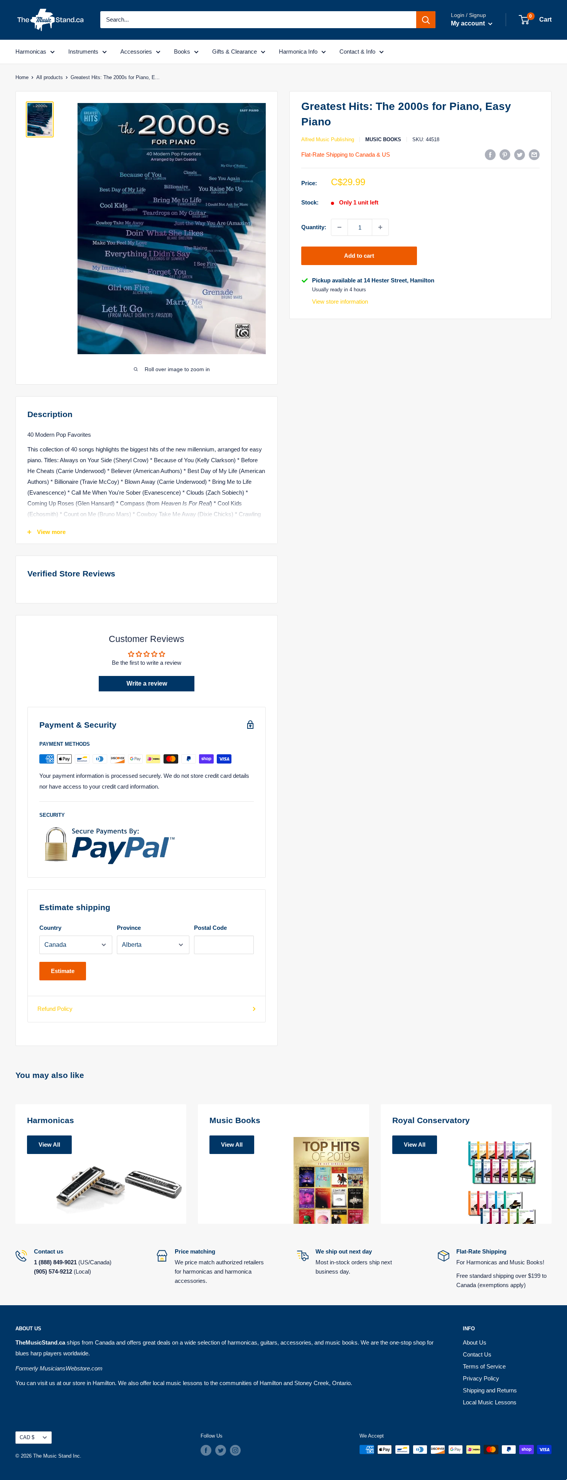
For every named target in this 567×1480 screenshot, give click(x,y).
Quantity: (313, 227)
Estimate (62, 971)
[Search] (425, 19)
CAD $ (27, 1437)
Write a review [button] (147, 683)
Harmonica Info (298, 51)
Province (129, 927)
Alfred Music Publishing (327, 139)
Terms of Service (484, 1366)
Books (182, 51)
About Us (474, 1342)
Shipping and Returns (490, 1390)
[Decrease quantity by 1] (339, 227)
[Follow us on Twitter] (220, 1450)
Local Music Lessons (489, 1402)
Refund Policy (55, 1008)
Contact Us (477, 1354)
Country (50, 927)
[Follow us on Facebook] (206, 1450)
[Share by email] (534, 154)
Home (22, 77)
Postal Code (210, 927)
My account (468, 23)
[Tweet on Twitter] (519, 154)
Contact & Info (357, 51)
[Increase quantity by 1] (380, 227)
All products (49, 77)
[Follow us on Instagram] (235, 1450)
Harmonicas (30, 51)
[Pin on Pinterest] (505, 154)
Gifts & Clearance (234, 51)
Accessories (136, 51)
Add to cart (359, 255)
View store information (340, 301)
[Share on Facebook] (490, 154)
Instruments (83, 51)
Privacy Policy (481, 1378)
